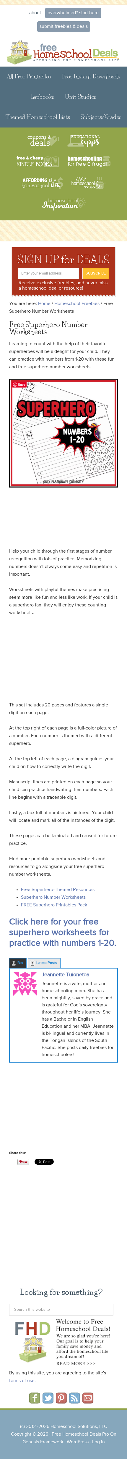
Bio (20, 963)
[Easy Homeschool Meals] (88, 183)
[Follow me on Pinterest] (61, 1401)
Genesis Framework (42, 1442)
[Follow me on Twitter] (48, 1401)
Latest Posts (46, 963)
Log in (98, 1442)
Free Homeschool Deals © (63, 49)
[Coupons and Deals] (43, 141)
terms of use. (22, 1381)
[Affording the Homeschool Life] (42, 183)
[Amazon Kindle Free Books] (38, 162)
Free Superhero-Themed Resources (58, 889)
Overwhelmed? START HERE (73, 13)
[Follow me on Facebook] (35, 1401)
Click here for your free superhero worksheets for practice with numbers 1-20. (62, 933)
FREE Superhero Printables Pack (54, 905)
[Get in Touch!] (88, 1401)
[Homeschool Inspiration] (63, 207)
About (35, 13)
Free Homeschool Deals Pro (80, 1434)
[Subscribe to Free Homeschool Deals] (75, 1401)
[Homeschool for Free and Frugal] (89, 162)
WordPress (78, 1442)
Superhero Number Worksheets (53, 897)
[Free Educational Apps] (83, 141)
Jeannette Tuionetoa (65, 974)
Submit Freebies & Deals (64, 26)
